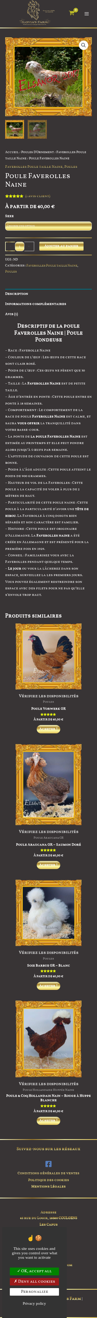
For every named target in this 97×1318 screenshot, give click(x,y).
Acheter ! (48, 729)
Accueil (12, 152)
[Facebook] (48, 1163)
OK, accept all (36, 1271)
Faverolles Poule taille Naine (34, 166)
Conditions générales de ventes (48, 1173)
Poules (70, 166)
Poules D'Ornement (37, 152)
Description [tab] (16, 293)
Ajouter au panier (61, 246)
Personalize (34, 1292)
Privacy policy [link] (34, 1303)
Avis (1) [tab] (11, 314)
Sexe (9, 216)
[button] (83, 45)
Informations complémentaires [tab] (35, 304)
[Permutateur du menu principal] (87, 14)
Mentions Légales (48, 1186)
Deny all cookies (36, 1281)
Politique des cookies (48, 1180)
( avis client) (37, 196)
